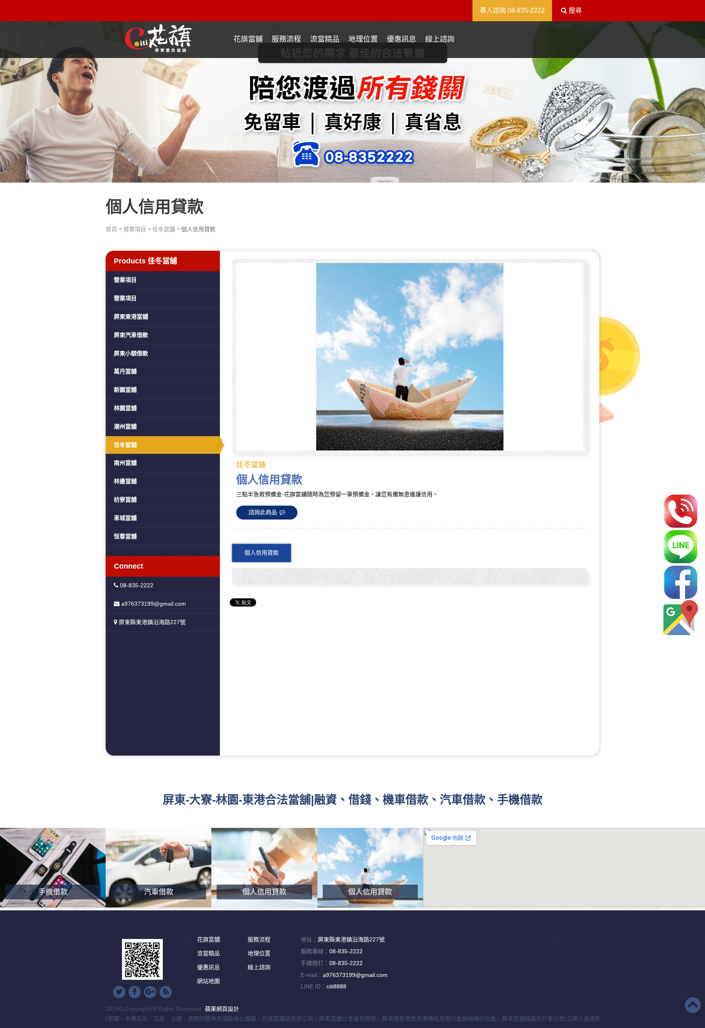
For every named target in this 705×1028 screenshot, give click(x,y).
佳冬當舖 (163, 229)
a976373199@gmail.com (153, 603)
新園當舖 (125, 389)
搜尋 (574, 10)
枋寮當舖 (125, 499)
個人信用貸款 (261, 552)
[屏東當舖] (352, 100)
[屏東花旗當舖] (158, 38)
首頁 (111, 229)
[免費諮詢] (680, 511)
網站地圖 (208, 981)
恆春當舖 (125, 536)
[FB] (680, 582)
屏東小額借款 (131, 353)
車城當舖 (125, 518)
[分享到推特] (119, 992)
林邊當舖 (125, 481)
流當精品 (324, 39)
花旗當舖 (248, 39)
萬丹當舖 (125, 371)
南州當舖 (125, 462)
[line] (680, 546)
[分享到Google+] (150, 992)
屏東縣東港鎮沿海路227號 (151, 622)
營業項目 (134, 229)
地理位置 (363, 39)
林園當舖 (125, 408)
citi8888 (336, 986)
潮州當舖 (125, 426)
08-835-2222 (526, 10)
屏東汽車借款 (131, 335)
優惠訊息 (401, 39)
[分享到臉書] (135, 992)
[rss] (166, 992)
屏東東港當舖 (131, 316)
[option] (409, 356)
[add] (680, 618)
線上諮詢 (439, 39)
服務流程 (286, 39)
